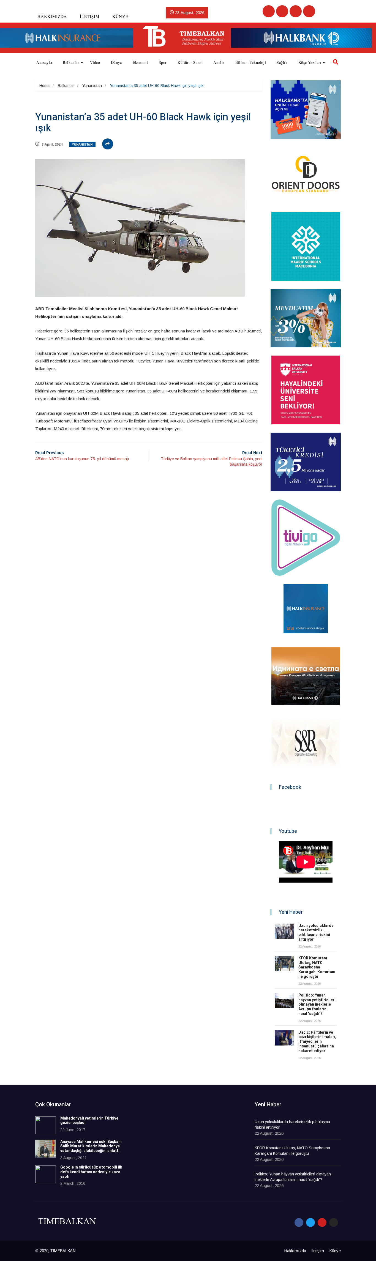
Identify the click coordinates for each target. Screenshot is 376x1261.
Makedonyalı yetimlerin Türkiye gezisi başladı (89, 1120)
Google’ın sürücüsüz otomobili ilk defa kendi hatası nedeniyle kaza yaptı (91, 1172)
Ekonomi (140, 62)
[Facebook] (269, 11)
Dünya (116, 62)
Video (95, 62)
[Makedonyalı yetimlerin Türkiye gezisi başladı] (45, 1125)
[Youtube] (296, 11)
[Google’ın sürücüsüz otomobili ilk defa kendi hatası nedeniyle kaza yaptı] (45, 1174)
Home (44, 85)
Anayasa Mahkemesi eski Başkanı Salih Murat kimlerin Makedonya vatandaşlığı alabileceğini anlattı (91, 1146)
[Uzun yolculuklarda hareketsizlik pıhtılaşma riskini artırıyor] (284, 931)
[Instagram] (309, 11)
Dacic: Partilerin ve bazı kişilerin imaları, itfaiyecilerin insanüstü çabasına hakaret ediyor (317, 1042)
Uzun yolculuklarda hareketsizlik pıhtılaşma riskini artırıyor (316, 932)
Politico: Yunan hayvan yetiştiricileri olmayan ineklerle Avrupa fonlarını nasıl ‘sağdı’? (317, 1004)
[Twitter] (282, 11)
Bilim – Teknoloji (250, 62)
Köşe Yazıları (309, 62)
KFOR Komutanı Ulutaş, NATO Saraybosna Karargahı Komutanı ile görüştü (316, 967)
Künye (120, 16)
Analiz (219, 62)
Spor (163, 62)
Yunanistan (92, 85)
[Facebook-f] (299, 1222)
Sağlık (282, 62)
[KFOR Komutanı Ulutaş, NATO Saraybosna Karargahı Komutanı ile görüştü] (284, 963)
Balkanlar (71, 62)
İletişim (89, 16)
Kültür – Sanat (190, 62)
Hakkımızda (52, 16)
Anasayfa (44, 62)
